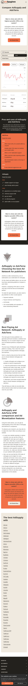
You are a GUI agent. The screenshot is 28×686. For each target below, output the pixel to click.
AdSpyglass (4, 98)
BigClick (5, 552)
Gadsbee (5, 579)
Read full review (6, 138)
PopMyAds (6, 611)
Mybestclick (6, 601)
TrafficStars (6, 639)
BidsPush (5, 546)
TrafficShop (6, 641)
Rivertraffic (6, 617)
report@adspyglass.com (16, 129)
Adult (16, 55)
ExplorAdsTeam (7, 571)
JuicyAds (5, 590)
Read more (9, 681)
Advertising (4, 672)
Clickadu (5, 557)
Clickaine (5, 560)
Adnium (5, 527)
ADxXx (5, 544)
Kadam (5, 592)
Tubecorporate (6, 644)
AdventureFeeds (7, 541)
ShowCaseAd (6, 625)
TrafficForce (6, 636)
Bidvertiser (6, 549)
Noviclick (5, 603)
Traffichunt (5, 633)
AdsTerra (4, 102)
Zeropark (5, 647)
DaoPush (5, 563)
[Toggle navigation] (25, 2)
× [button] (26, 675)
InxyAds (5, 587)
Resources (4, 666)
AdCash (5, 525)
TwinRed (5, 565)
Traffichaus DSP (7, 630)
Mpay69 (5, 598)
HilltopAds (5, 584)
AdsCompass (6, 533)
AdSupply (4, 106)
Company (3, 669)
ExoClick (5, 574)
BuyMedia (5, 555)
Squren (5, 628)
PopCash (5, 609)
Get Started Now (14, 40)
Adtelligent (6, 538)
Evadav (5, 568)
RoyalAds (5, 620)
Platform (5, 606)
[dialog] (14, 680)
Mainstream (5, 55)
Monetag (5, 614)
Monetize (3, 660)
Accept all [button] (7, 683)
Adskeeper (6, 536)
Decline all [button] (20, 683)
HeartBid (5, 582)
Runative (5, 622)
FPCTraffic (6, 576)
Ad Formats (4, 663)
